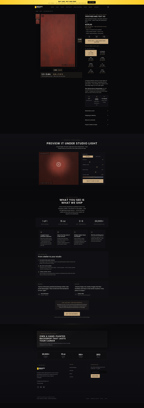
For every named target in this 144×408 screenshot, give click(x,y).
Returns (87, 398)
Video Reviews (78, 7)
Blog (85, 7)
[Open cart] (108, 7)
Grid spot (98, 156)
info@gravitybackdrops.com (43, 381)
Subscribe (95, 376)
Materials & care (96, 111)
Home (52, 7)
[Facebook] (41, 387)
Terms (106, 398)
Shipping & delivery (96, 115)
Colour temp (86, 174)
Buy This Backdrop (72, 314)
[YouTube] (44, 387)
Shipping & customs (95, 398)
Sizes (62, 7)
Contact (96, 7)
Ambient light (86, 164)
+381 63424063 (40, 383)
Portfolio (69, 7)
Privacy (101, 398)
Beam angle (85, 169)
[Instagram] (38, 387)
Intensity (85, 159)
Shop (57, 7)
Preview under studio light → (92, 46)
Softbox (88, 156)
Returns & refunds (96, 120)
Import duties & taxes (96, 124)
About (90, 7)
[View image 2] (38, 21)
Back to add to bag (93, 181)
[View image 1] (38, 16)
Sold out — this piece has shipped (96, 41)
